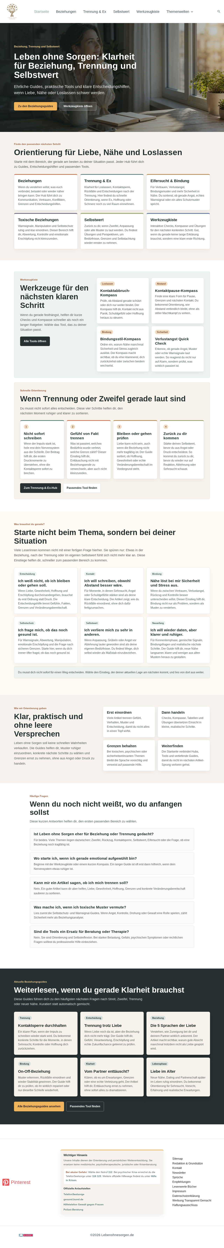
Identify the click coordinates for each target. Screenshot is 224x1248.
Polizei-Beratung (73, 1209)
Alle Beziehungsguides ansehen (39, 1106)
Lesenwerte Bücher (184, 1186)
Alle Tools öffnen (35, 341)
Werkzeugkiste (147, 12)
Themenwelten (177, 12)
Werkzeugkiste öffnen (78, 106)
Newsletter (179, 1172)
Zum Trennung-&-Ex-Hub (40, 487)
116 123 (96, 1176)
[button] (191, 12)
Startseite (41, 12)
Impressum (179, 1191)
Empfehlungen (181, 1181)
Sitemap (177, 1158)
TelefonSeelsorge (74, 1194)
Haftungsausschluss (185, 1205)
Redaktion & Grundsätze (187, 1163)
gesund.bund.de (73, 1199)
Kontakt (177, 1167)
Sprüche (177, 1177)
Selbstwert (121, 12)
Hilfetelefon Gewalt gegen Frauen (84, 1204)
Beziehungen (66, 12)
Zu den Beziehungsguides (35, 106)
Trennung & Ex (94, 12)
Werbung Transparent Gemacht (191, 1200)
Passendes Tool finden (82, 487)
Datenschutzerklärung (186, 1195)
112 (110, 1172)
